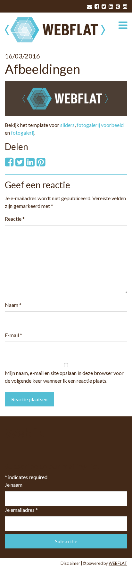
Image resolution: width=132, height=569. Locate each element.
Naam (13, 305)
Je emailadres (21, 510)
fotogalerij (22, 132)
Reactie (15, 219)
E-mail (13, 335)
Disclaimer (70, 563)
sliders (67, 125)
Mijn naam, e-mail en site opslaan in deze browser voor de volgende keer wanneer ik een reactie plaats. (64, 377)
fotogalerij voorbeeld (100, 125)
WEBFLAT (118, 563)
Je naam (13, 485)
